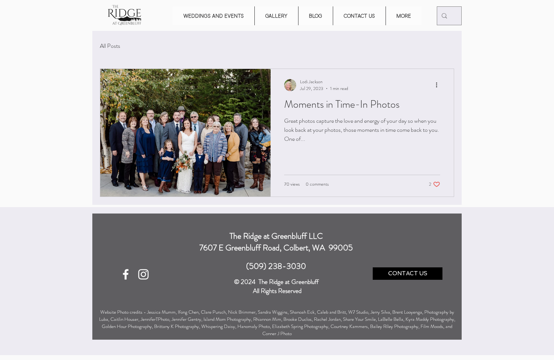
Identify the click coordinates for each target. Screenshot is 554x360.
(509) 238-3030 (276, 266)
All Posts (110, 46)
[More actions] (439, 85)
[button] (213, 15)
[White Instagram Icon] (143, 274)
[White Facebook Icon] (126, 274)
